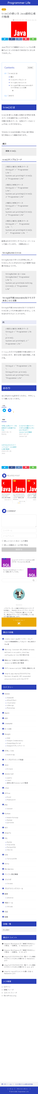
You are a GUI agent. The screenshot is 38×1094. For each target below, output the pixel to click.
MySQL (9, 842)
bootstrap (11, 755)
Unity (7, 864)
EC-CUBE (8, 729)
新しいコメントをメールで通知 (16, 541)
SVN (6, 855)
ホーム (11, 1089)
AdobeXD (10, 698)
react (9, 780)
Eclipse (10, 769)
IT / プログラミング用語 (14, 760)
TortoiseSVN (12, 859)
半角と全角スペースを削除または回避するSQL (9, 428)
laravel (10, 809)
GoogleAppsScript (14, 743)
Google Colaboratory (15, 741)
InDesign (10, 705)
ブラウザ (8, 880)
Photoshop (11, 708)
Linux (7, 788)
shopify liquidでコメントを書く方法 (17, 971)
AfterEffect (11, 700)
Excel (9, 797)
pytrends (10, 822)
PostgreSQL (11, 847)
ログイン (7, 987)
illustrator (11, 703)
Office (7, 793)
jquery (9, 778)
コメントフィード (10, 993)
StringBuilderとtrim (18, 83)
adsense (10, 898)
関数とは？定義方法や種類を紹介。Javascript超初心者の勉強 (17, 661)
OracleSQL (11, 845)
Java (4, 9)
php (6, 805)
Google (7, 734)
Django (9, 820)
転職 (6, 917)
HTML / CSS (9, 751)
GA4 (8, 738)
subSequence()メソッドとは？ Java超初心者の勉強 (9, 447)
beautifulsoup (12, 817)
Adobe (7, 694)
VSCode (10, 907)
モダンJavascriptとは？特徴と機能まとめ (20, 668)
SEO (6, 828)
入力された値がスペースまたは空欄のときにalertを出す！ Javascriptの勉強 (27, 429)
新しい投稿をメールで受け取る (16, 545)
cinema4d (8, 723)
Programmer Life (19, 2)
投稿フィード (9, 990)
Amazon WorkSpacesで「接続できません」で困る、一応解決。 (20, 945)
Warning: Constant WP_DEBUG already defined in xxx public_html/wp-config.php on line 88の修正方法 (20, 652)
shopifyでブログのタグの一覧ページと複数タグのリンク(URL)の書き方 (19, 957)
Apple (7, 713)
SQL (6, 838)
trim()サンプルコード (18, 80)
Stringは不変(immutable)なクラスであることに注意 (22, 86)
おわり (11, 96)
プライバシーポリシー (22, 1089)
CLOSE (30, 67)
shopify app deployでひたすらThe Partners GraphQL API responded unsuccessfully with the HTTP (18, 676)
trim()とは (13, 73)
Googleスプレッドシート (16, 746)
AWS (6, 718)
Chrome (10, 883)
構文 (12, 77)
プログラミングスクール (14, 888)
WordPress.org (10, 996)
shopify (8, 833)
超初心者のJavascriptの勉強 (17, 783)
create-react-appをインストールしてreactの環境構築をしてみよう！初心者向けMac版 (20, 641)
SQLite (10, 850)
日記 (6, 912)
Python (7, 813)
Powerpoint (11, 800)
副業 (6, 894)
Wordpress (9, 869)
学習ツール (9, 903)
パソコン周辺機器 (11, 874)
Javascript (9, 774)
